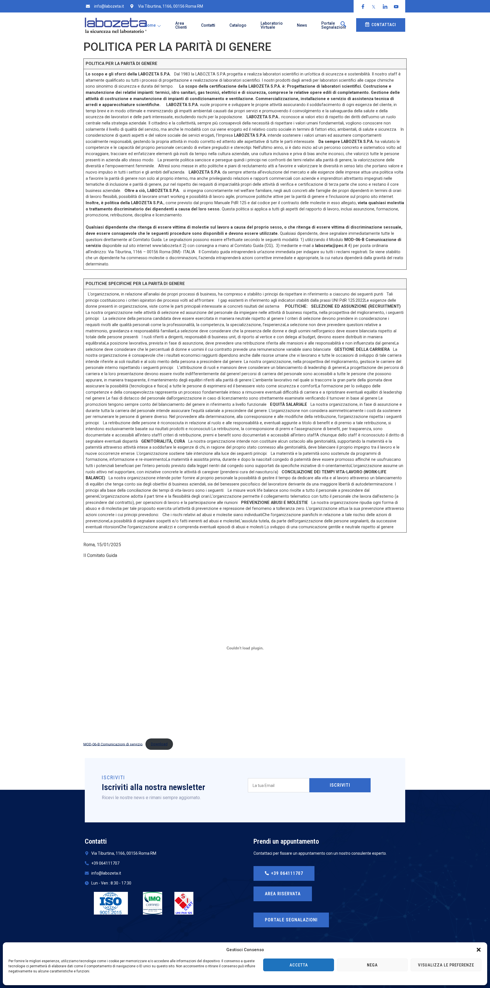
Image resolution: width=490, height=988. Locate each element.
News (302, 25)
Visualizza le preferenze (446, 965)
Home (150, 25)
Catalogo (237, 25)
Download (159, 744)
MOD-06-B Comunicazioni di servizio (113, 744)
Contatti (208, 25)
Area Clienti (181, 25)
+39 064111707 (287, 873)
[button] (478, 950)
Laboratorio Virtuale (272, 25)
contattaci (383, 24)
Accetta (299, 965)
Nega (372, 965)
